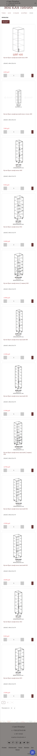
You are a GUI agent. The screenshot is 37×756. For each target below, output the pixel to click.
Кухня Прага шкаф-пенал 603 (13, 678)
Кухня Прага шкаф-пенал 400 (13, 170)
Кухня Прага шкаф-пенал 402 (13, 622)
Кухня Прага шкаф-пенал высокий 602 (16, 509)
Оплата (20, 747)
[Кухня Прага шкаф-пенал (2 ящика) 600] (18, 267)
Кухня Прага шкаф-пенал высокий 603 (16, 565)
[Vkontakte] (9, 742)
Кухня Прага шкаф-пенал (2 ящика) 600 (16, 283)
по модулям (16, 13)
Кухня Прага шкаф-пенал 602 (13, 227)
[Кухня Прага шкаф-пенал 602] (18, 210)
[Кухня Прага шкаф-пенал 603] (18, 661)
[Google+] (28, 742)
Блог (32, 747)
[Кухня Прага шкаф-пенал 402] (18, 605)
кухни (9, 13)
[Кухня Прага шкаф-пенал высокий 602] (18, 492)
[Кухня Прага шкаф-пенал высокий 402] (18, 379)
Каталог (18, 749)
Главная (4, 13)
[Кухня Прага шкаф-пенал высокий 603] (18, 549)
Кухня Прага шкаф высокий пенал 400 (16, 57)
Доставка (4, 747)
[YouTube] (20, 742)
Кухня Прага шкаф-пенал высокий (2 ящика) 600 (18, 453)
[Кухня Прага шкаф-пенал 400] (18, 154)
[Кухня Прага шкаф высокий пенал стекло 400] (18, 97)
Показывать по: (6, 708)
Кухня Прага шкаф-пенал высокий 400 (16, 339)
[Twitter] (24, 742)
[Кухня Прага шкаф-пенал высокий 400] (18, 323)
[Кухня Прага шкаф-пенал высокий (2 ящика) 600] (18, 436)
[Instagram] (16, 742)
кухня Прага (24, 13)
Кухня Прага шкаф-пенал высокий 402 (16, 396)
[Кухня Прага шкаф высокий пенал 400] (18, 41)
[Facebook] (13, 742)
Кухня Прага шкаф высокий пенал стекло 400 (18, 114)
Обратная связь (12, 747)
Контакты (26, 747)
